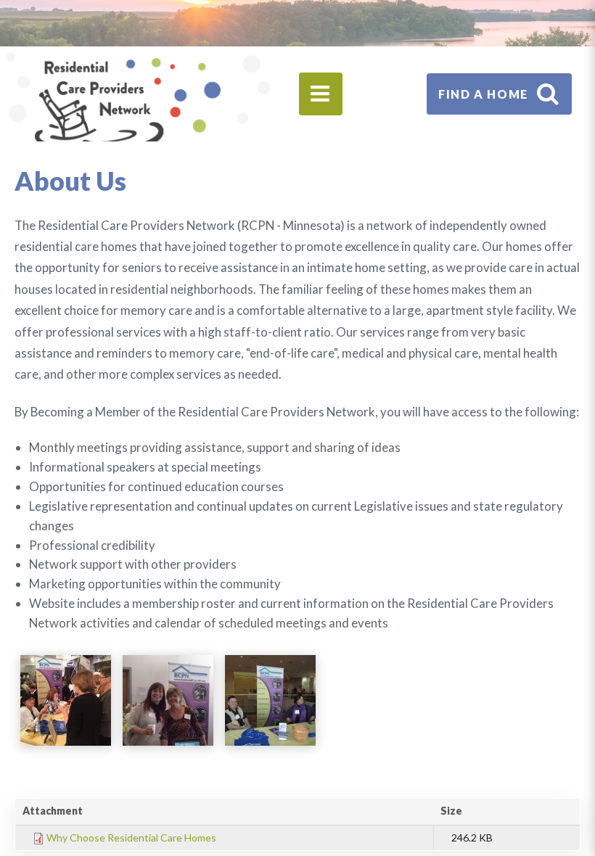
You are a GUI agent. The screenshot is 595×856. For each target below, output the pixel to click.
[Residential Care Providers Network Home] (128, 105)
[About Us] (65, 700)
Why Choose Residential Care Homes (131, 837)
